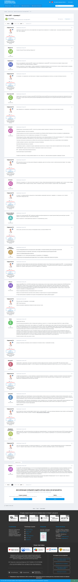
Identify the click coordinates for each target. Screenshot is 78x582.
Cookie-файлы (42, 508)
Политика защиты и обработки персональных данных (62, 568)
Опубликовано (21, 27)
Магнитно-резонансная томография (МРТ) (22, 19)
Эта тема (68, 5)
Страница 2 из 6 (28, 23)
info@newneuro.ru (64, 538)
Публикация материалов (61, 571)
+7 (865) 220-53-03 (65, 536)
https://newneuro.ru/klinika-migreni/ (43, 412)
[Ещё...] (72, 27)
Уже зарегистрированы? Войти (60, 2)
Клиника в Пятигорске (37, 5)
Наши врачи (17, 5)
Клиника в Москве (26, 5)
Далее (21, 23)
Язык (34, 508)
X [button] (74, 580)
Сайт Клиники (8, 5)
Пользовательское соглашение (62, 563)
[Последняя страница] (23, 23)
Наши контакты (60, 526)
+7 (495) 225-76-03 (63, 532)
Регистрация (70, 2)
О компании (12, 526)
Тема (37, 508)
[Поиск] (72, 6)
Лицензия (43, 526)
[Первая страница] (5, 23)
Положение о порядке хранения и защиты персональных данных (62, 559)
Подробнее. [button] (46, 580)
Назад (8, 23)
